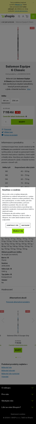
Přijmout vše (18, 231)
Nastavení (25, 225)
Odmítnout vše (12, 225)
